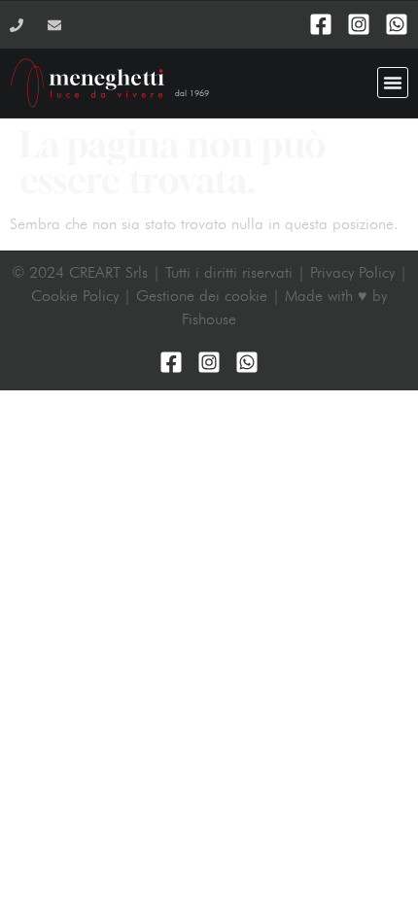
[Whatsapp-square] (396, 24)
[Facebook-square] (320, 24)
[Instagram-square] (358, 24)
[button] (392, 82)
